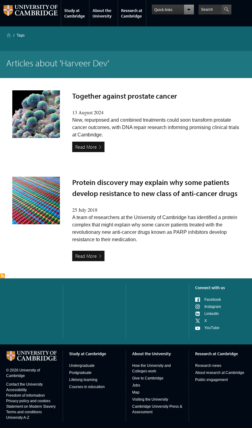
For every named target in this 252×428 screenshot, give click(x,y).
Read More (86, 147)
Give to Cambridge (147, 378)
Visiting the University (150, 399)
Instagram (212, 306)
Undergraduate (82, 365)
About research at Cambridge (219, 373)
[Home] (8, 35)
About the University (102, 13)
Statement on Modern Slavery (31, 406)
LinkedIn (211, 314)
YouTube (211, 328)
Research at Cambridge (131, 13)
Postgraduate (80, 373)
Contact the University (24, 384)
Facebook (212, 299)
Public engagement (211, 380)
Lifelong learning (83, 380)
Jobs (136, 385)
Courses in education (87, 387)
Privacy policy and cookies (28, 401)
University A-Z (17, 417)
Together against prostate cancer (124, 95)
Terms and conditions (24, 412)
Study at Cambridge (74, 13)
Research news (208, 365)
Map (136, 392)
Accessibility (16, 390)
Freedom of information (25, 395)
